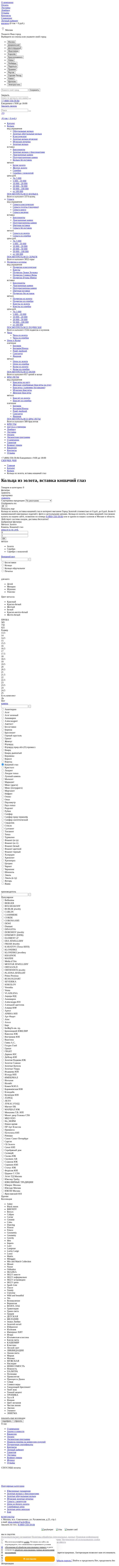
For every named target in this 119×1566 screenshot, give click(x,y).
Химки (11, 78)
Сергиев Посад (14, 75)
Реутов (11, 72)
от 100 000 (18, 191)
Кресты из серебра (22, 306)
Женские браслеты (22, 393)
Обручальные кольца (23, 131)
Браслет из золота (21, 398)
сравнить (5, 498)
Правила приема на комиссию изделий (26, 1442)
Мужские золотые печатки (20, 1499)
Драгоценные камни (23, 154)
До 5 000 (17, 178)
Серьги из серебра (22, 236)
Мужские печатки (22, 141)
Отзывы (5, 13)
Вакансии (12, 447)
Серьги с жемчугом (16, 1501)
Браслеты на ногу (21, 382)
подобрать (6, 1421)
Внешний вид (8, 556)
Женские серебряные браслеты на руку (32, 385)
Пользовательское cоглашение (16, 1537)
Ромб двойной (20, 351)
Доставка (5, 7)
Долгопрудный (14, 48)
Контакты (6, 15)
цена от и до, (10, 529)
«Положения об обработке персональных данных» (26, 1547)
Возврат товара (14, 445)
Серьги (10, 199)
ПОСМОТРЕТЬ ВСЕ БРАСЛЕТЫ (24, 419)
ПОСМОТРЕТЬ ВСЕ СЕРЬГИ (22, 256)
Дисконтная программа (18, 437)
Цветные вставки (21, 225)
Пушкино (12, 69)
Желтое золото (20, 168)
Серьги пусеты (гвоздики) (26, 207)
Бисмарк (17, 345)
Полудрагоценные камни (25, 157)
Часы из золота (20, 335)
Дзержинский (14, 45)
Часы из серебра (21, 338)
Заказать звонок (9, 106)
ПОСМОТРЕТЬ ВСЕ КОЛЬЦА (22, 194)
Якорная (17, 356)
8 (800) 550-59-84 (54, 516)
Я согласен (29, 1559)
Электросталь (14, 85)
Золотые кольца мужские (25, 139)
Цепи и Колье (14, 340)
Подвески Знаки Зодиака (25, 272)
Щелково (12, 82)
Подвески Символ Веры (25, 275)
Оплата (4, 5)
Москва (11, 42)
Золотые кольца (20, 144)
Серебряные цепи (16, 1506)
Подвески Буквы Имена (25, 277)
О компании (7, 2)
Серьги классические (23, 204)
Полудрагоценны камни (25, 222)
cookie (26, 1542)
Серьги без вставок (22, 228)
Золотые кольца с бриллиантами (29, 152)
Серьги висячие (20, 212)
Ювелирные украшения (18, 1491)
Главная (11, 465)
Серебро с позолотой (23, 173)
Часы (9, 332)
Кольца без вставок (22, 160)
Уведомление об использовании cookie (81, 1539)
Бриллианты (19, 149)
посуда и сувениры (16, 427)
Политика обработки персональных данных (53, 1537)
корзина (5, 23)
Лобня (10, 60)
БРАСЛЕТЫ (13, 377)
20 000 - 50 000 (20, 186)
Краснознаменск (15, 57)
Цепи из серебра (21, 364)
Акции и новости (15, 1431)
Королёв (12, 54)
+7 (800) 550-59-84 (10, 101)
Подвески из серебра (23, 301)
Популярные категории (12, 1486)
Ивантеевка (13, 51)
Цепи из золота (20, 361)
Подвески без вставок (23, 293)
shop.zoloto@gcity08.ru (19, 1522)
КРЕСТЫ (11, 424)
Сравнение (6, 18)
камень (4, 703)
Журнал (11, 1460)
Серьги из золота (21, 233)
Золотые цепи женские (18, 1509)
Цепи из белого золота (18, 1504)
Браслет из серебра (22, 400)
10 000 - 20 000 (20, 183)
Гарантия (11, 442)
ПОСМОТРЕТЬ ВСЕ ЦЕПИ (21, 372)
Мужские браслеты (22, 390)
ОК (3, 539)
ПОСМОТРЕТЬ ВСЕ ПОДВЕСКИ (24, 327)
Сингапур (18, 353)
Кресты (16, 270)
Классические (20, 136)
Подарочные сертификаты (20, 1444)
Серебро (17, 170)
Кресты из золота (21, 304)
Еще (9, 1512)
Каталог (11, 123)
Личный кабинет (9, 20)
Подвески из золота (22, 298)
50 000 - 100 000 (21, 188)
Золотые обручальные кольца (27, 134)
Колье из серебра (21, 369)
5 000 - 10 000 (19, 181)
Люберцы (12, 63)
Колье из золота (20, 366)
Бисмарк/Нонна (20, 348)
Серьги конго (19, 209)
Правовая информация (87, 1537)
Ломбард (5, 10)
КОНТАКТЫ (7, 1517)
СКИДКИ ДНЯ (9, 460)
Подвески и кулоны (17, 262)
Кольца (10, 126)
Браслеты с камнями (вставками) (29, 387)
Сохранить (34, 90)
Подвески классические (24, 267)
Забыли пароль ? (64, 1560)
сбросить (18, 1421)
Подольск (12, 66)
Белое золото (19, 165)
